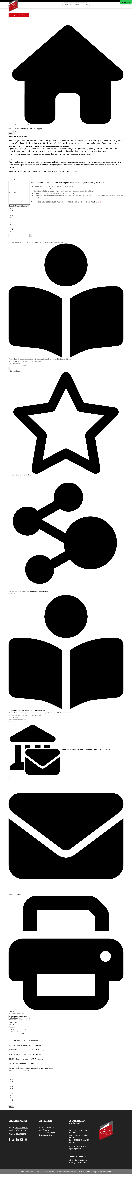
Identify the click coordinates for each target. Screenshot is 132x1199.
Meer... (11, 134)
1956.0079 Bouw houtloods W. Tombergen (24, 1041)
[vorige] (13, 208)
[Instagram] (26, 1139)
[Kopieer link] (29, 1019)
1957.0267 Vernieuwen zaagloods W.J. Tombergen (27, 1050)
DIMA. (109, 1172)
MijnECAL (126, 2)
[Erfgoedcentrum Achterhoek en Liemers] (16, 5)
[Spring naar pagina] (30, 235)
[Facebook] (9, 1139)
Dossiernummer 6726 (17, 1034)
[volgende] (13, 231)
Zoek (11, 206)
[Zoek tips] (29, 193)
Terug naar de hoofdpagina (19, 15)
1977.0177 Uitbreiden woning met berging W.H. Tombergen (31, 1068)
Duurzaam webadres (16, 1013)
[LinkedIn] (17, 1139)
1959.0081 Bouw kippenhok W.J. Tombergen (25, 1054)
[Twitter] (13, 1139)
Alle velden (13, 179)
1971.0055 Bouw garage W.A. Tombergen (23, 1063)
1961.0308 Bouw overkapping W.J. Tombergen (26, 1059)
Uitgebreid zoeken (22, 206)
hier (99, 202)
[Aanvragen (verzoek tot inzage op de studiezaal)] (66, 301)
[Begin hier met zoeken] (67, 74)
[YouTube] (21, 1139)
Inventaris (13, 1022)
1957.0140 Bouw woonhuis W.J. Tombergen (25, 1045)
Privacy (81, 1172)
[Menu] (9, 368)
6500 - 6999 (13, 1025)
